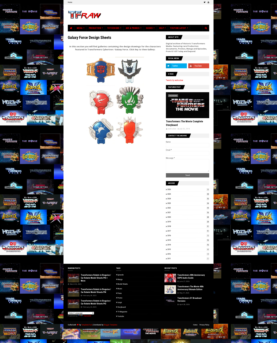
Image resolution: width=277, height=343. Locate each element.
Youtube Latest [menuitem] (178, 28)
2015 (188, 240)
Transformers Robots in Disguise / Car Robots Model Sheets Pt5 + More (96, 278)
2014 (188, 245)
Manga (119, 279)
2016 (187, 235)
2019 (188, 222)
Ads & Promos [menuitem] (133, 28)
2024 (188, 199)
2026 (187, 189)
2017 (188, 231)
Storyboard (121, 307)
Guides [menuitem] (149, 28)
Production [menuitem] (95, 28)
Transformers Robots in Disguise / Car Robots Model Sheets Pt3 (96, 302)
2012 (187, 254)
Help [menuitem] (161, 28)
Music (119, 289)
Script (119, 302)
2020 (188, 217)
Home (70, 2)
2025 (188, 194)
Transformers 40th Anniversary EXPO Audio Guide (191, 276)
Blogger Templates (110, 325)
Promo (119, 298)
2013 (187, 249)
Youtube (120, 316)
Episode (120, 275)
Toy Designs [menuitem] (113, 28)
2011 (187, 258)
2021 (188, 212)
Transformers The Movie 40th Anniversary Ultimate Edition (190, 288)
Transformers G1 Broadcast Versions (189, 299)
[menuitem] (71, 28)
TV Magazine (122, 312)
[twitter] (204, 2)
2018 (188, 226)
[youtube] (208, 2)
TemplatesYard (86, 325)
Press (119, 293)
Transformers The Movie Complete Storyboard (184, 123)
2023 (188, 203)
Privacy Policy (204, 325)
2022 (188, 208)
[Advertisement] (156, 14)
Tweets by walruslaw (174, 80)
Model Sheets (122, 284)
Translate (87, 316)
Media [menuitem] (80, 28)
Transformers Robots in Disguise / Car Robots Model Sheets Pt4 (96, 290)
